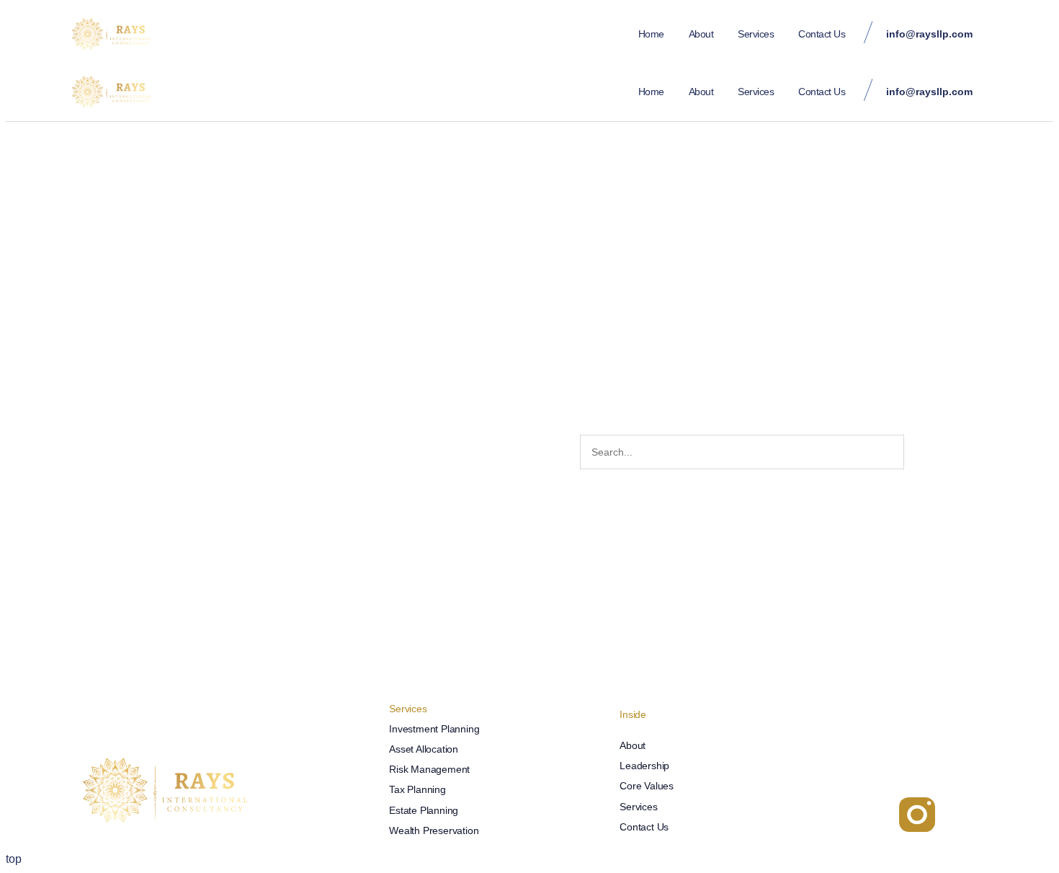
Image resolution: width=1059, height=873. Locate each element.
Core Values (647, 786)
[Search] (920, 452)
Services (756, 34)
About (701, 34)
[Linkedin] (832, 815)
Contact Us (821, 34)
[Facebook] (875, 815)
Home (651, 34)
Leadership (644, 765)
